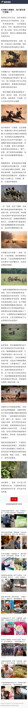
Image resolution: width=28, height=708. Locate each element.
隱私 (15, 705)
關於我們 (3, 705)
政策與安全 (8, 705)
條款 (12, 705)
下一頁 (14, 499)
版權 (17, 705)
